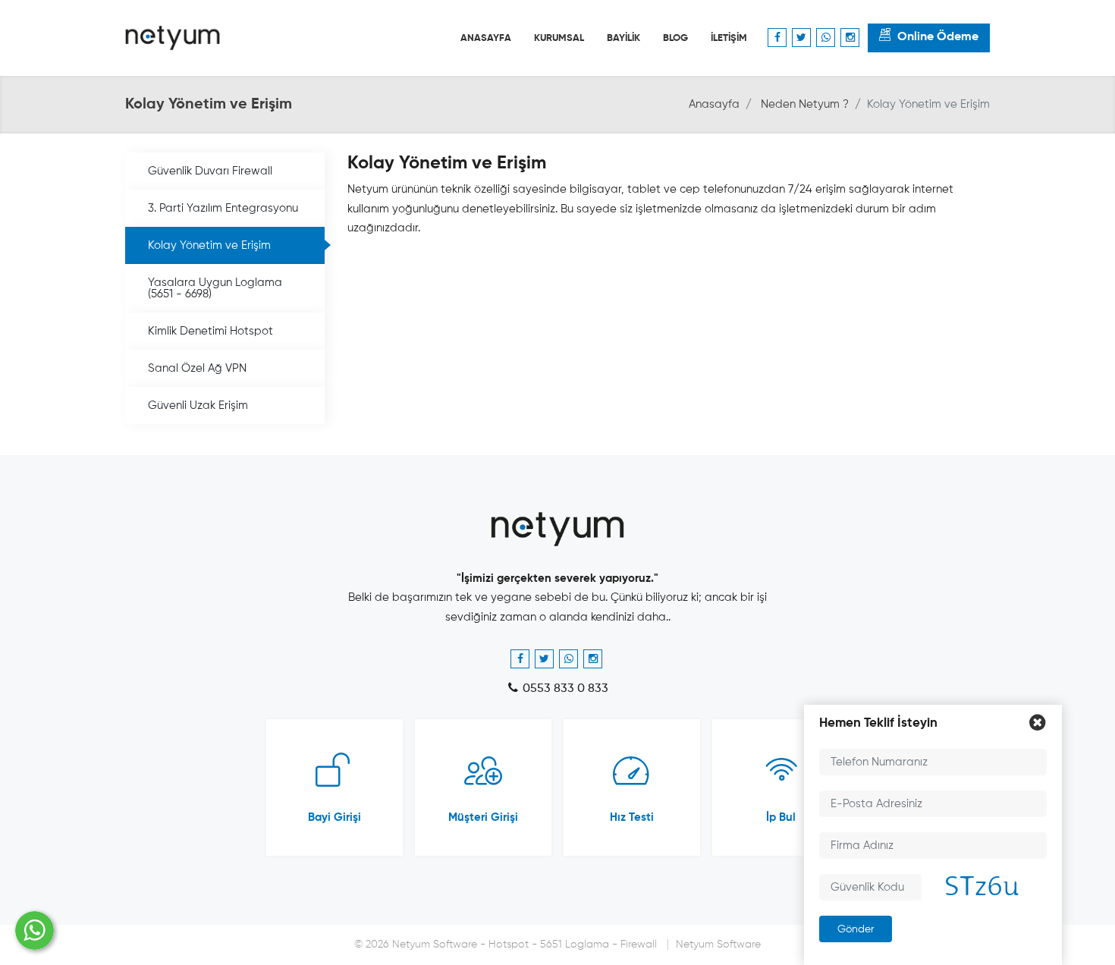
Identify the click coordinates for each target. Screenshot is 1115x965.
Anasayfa (485, 38)
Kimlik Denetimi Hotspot (210, 331)
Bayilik (623, 38)
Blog (675, 38)
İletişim (729, 38)
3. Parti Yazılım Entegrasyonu (223, 208)
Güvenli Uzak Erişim (198, 405)
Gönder (855, 929)
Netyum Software (718, 944)
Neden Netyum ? (805, 104)
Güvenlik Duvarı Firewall (210, 171)
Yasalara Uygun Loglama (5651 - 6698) (215, 288)
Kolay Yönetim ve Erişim (209, 245)
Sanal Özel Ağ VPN (197, 368)
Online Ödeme (937, 37)
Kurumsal (559, 38)
